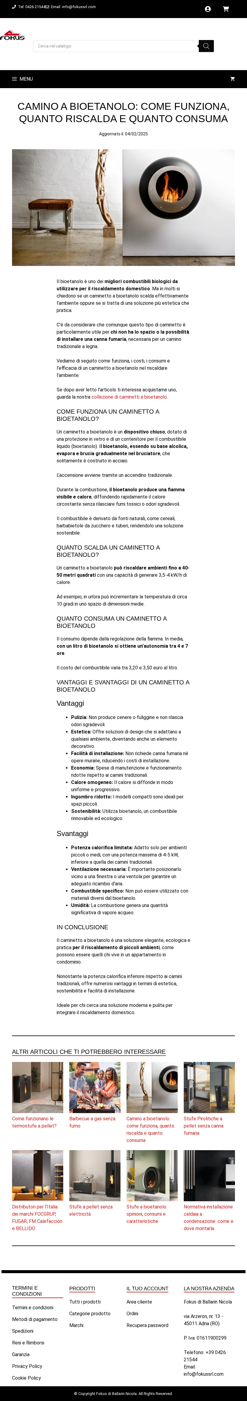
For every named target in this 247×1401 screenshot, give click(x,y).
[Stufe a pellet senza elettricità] (94, 1176)
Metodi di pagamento (35, 1319)
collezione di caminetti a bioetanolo (129, 397)
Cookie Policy (26, 1378)
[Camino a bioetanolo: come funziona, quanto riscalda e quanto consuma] (152, 1088)
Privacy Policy (27, 1366)
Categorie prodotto (90, 1313)
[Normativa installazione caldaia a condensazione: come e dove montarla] (209, 1176)
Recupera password (147, 1325)
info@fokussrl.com (204, 1374)
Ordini (132, 1313)
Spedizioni (22, 1331)
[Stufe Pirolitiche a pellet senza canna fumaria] (209, 1088)
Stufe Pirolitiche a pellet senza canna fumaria (204, 1126)
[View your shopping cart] (232, 79)
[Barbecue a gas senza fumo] (94, 1088)
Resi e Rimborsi (28, 1343)
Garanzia (21, 1354)
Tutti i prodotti (85, 1302)
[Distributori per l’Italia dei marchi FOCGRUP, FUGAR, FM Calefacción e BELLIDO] (37, 1176)
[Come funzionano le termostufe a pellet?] (37, 1088)
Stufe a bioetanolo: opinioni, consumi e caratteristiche (147, 1214)
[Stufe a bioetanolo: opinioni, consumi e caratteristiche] (152, 1176)
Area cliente (139, 1302)
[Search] (206, 46)
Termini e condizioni (32, 1307)
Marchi (76, 1325)
